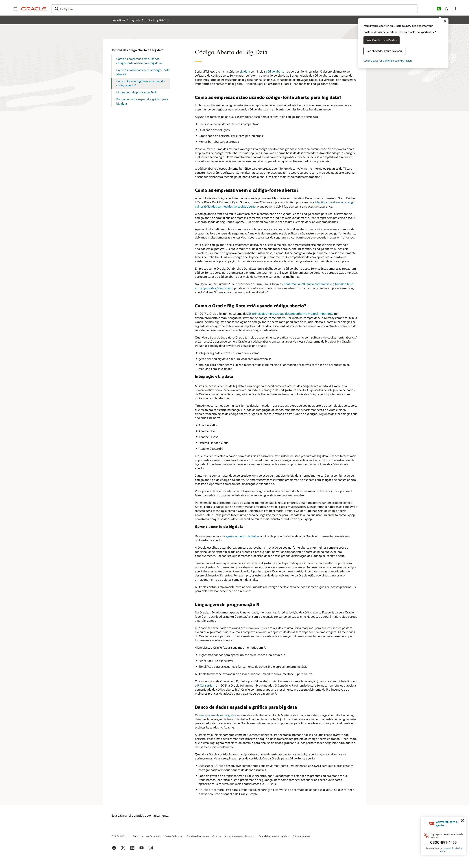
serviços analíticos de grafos (217, 715)
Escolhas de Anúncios (198, 836)
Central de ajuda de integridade (274, 836)
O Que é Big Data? (155, 20)
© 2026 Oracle (118, 835)
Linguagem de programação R (136, 92)
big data (244, 71)
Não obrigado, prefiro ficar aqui (384, 51)
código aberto (275, 71)
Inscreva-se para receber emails (240, 836)
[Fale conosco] (453, 9)
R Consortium (206, 685)
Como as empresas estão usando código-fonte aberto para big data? (139, 61)
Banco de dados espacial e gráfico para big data (142, 101)
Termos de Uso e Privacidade (147, 836)
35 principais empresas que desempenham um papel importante (290, 313)
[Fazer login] (446, 9)
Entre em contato (301, 836)
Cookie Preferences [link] (174, 836)
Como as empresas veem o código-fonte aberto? (143, 72)
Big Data (135, 20)
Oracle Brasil (118, 20)
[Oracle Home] (34, 8)
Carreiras (216, 836)
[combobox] (234, 8)
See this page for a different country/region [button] (387, 60)
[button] (15, 9)
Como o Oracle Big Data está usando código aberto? (140, 83)
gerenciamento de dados (242, 536)
